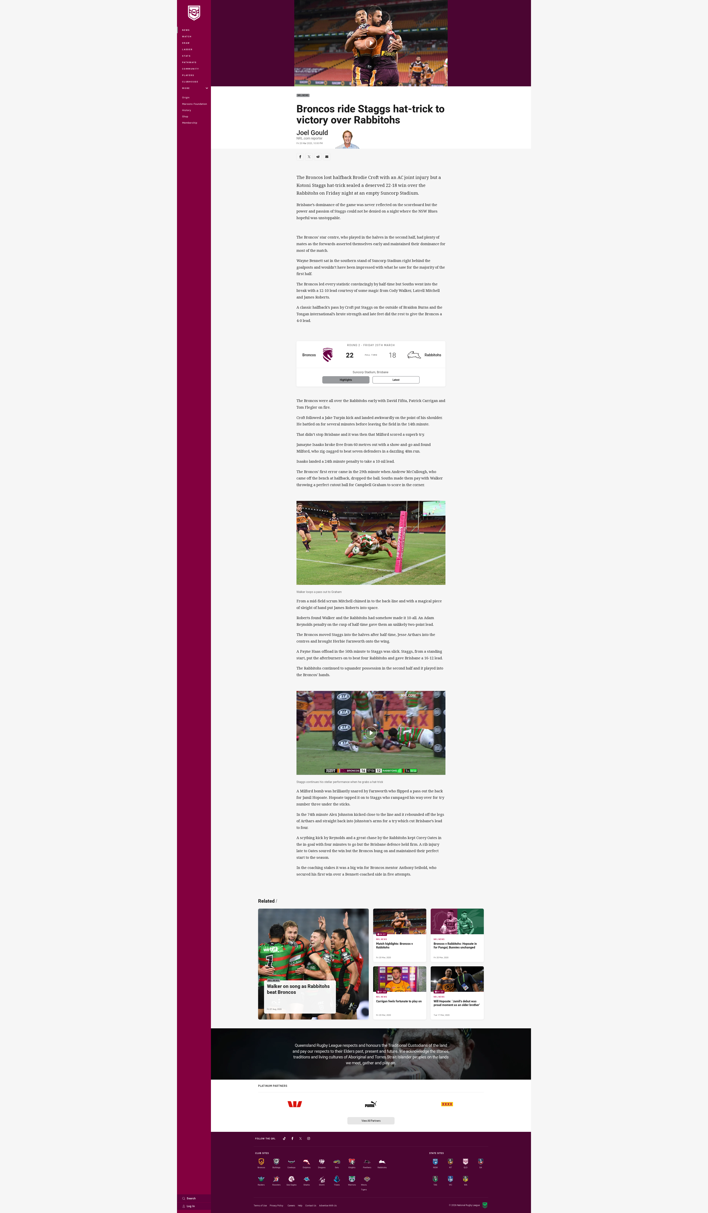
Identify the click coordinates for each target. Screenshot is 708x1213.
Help (300, 1205)
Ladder (187, 49)
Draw (186, 43)
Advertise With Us (328, 1205)
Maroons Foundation (194, 104)
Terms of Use (260, 1205)
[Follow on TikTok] (284, 1138)
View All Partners (371, 1120)
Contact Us (310, 1205)
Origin (186, 97)
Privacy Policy (276, 1205)
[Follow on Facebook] (292, 1138)
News (186, 30)
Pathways (189, 62)
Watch (187, 36)
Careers (291, 1205)
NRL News (303, 95)
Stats (186, 55)
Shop (185, 116)
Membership (189, 122)
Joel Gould (312, 132)
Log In (191, 1206)
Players (188, 75)
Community (190, 68)
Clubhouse (190, 81)
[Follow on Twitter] (300, 1138)
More (186, 88)
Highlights (346, 380)
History (186, 110)
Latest (396, 380)
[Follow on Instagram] (308, 1138)
